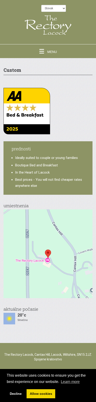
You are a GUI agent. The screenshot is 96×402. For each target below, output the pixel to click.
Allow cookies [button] (41, 393)
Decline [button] (16, 393)
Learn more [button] (70, 382)
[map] (48, 253)
